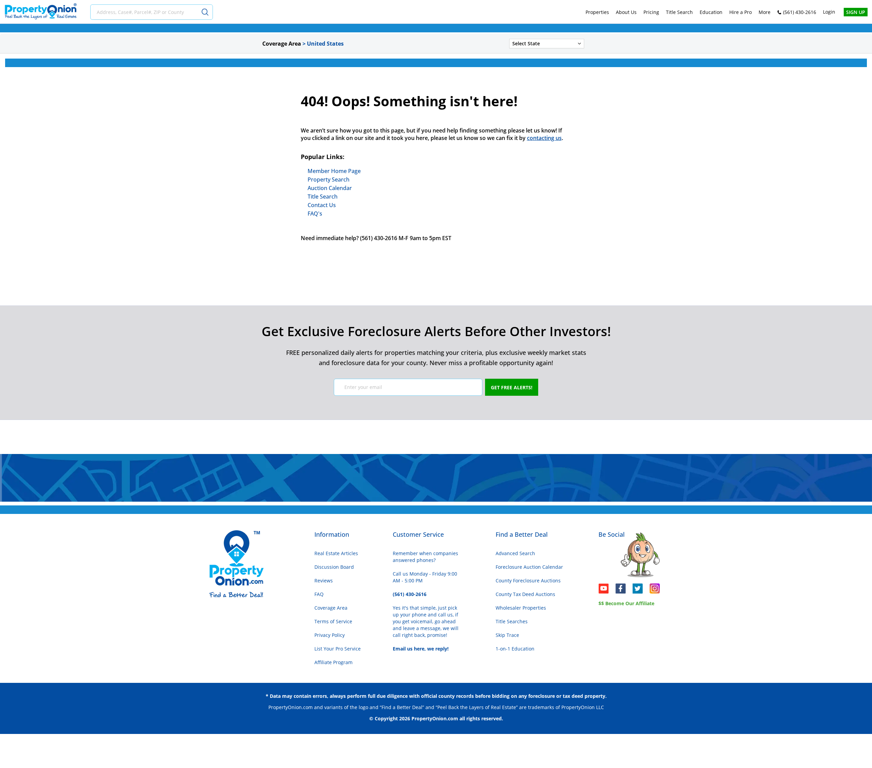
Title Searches (512, 621)
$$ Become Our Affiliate (626, 603)
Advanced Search (515, 553)
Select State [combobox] (526, 43)
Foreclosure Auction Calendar (529, 567)
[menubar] (678, 12)
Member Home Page (334, 171)
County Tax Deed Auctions (525, 594)
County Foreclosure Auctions (528, 580)
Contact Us (322, 205)
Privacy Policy (329, 635)
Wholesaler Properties (521, 608)
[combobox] (147, 12)
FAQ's (315, 213)
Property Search (328, 179)
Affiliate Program (333, 662)
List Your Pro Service (337, 648)
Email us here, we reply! (421, 648)
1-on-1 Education (515, 648)
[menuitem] (597, 12)
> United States (323, 43)
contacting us (544, 138)
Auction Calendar (330, 188)
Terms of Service (333, 621)
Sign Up (855, 12)
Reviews (323, 580)
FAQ (319, 594)
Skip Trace (507, 635)
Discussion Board (334, 567)
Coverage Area (330, 608)
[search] (206, 12)
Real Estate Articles (336, 553)
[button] (579, 43)
